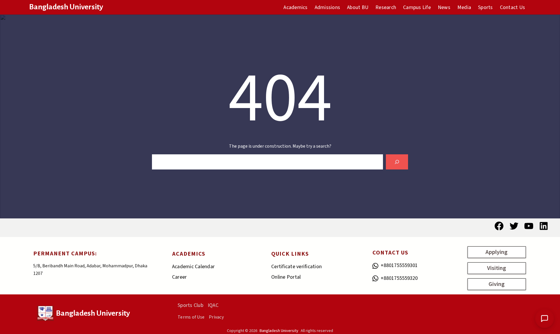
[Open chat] (544, 318)
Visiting (496, 268)
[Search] (397, 161)
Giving (497, 284)
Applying (497, 252)
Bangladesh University (66, 7)
